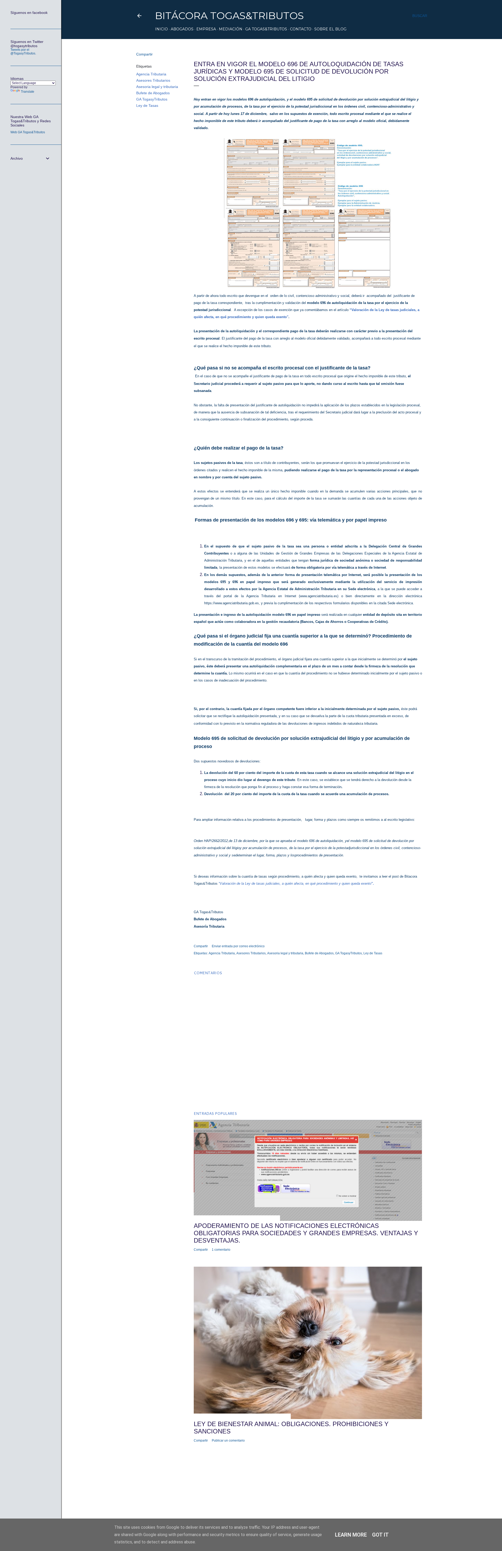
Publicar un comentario (228, 1440)
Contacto (300, 29)
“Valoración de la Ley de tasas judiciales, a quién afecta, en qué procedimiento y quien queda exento (295, 883)
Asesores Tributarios (153, 80)
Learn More (351, 1535)
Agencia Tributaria (151, 74)
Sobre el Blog (330, 29)
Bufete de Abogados (153, 93)
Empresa (206, 29)
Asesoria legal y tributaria (157, 87)
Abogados (182, 29)
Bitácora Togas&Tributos (229, 15)
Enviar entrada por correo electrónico (238, 946)
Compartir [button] (144, 54)
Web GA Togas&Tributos (27, 132)
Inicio (161, 29)
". (372, 883)
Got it (380, 1535)
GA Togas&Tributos (266, 29)
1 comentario (221, 1249)
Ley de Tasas (147, 105)
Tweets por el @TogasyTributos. (23, 51)
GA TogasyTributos (151, 99)
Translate (27, 91)
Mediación (230, 29)
